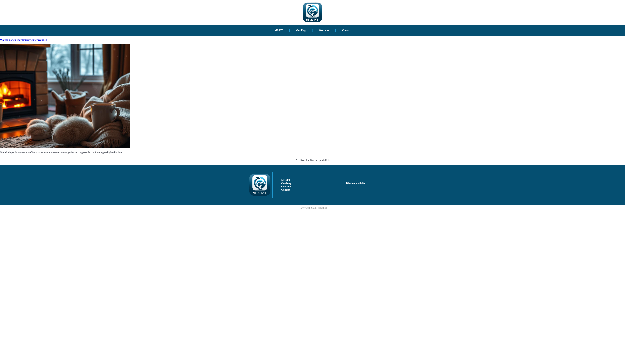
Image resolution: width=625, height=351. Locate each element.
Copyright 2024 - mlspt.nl (313, 208)
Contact (346, 30)
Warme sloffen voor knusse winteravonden (23, 40)
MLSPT (279, 30)
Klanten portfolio (355, 183)
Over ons (324, 30)
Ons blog (301, 30)
